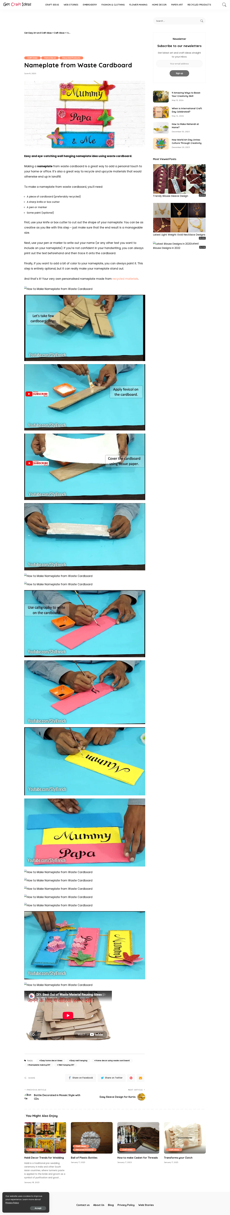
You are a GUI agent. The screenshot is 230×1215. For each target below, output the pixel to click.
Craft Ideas (32, 58)
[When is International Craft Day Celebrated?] (161, 112)
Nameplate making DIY (39, 1065)
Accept (38, 1208)
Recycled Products (71, 58)
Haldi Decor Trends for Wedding (44, 1157)
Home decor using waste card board (113, 1060)
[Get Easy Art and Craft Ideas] (17, 4)
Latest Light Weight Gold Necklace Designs (179, 234)
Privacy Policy (12, 1202)
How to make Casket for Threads (137, 1157)
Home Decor (50, 58)
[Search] (224, 4)
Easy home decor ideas (51, 1060)
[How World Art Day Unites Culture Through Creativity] (161, 143)
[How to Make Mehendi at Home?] (161, 128)
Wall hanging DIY (66, 1065)
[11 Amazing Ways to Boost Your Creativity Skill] (161, 96)
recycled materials (125, 279)
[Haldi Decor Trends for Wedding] (45, 1138)
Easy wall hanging (79, 1060)
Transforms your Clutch (178, 1157)
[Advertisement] (108, 33)
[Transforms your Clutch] (185, 1138)
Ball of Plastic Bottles (84, 1157)
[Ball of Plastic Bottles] (92, 1138)
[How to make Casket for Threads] (138, 1138)
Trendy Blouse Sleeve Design (170, 196)
